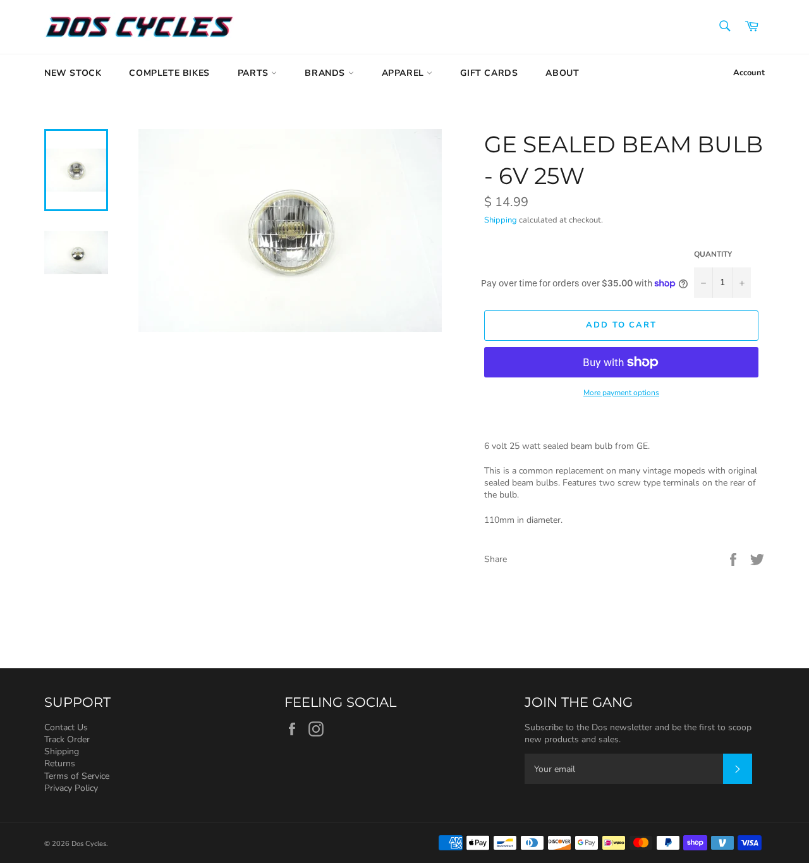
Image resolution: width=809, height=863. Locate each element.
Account (749, 72)
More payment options (621, 393)
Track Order (67, 739)
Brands (326, 73)
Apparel (404, 73)
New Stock (72, 73)
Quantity (713, 254)
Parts (255, 73)
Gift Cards (489, 73)
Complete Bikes (169, 73)
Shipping (500, 220)
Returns (59, 763)
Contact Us (66, 727)
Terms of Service (76, 776)
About (562, 73)
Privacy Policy (71, 788)
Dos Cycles (88, 843)
